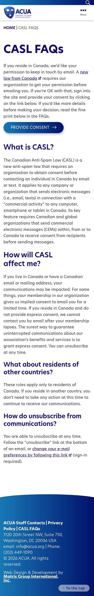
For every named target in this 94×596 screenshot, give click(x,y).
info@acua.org (30, 547)
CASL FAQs (29, 529)
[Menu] (83, 10)
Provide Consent (30, 128)
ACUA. (24, 559)
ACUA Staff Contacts (24, 523)
